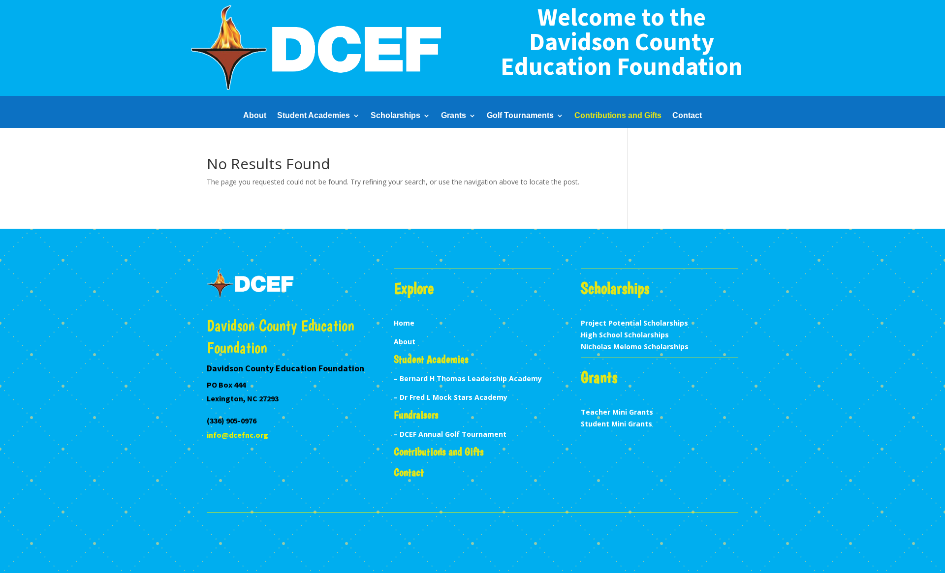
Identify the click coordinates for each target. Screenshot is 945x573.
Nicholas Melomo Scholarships (635, 346)
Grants (453, 116)
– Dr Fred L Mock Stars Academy (450, 397)
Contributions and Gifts (618, 116)
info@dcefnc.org (237, 435)
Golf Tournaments (520, 116)
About (254, 116)
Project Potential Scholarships (634, 323)
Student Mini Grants (616, 423)
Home (404, 323)
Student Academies (313, 116)
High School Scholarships (625, 334)
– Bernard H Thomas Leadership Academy (468, 378)
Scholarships (395, 116)
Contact (687, 116)
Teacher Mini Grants (617, 412)
